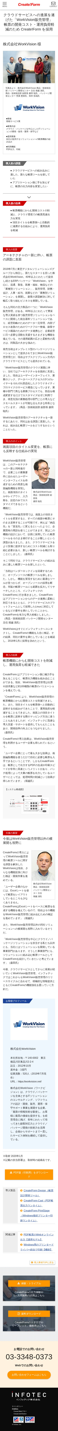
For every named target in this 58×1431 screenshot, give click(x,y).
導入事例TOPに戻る (44, 1262)
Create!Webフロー (20, 1411)
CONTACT (53, 6)
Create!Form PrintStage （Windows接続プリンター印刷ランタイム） (36, 1215)
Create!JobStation (20, 1414)
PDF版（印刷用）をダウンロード (30, 1174)
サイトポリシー (17, 1406)
